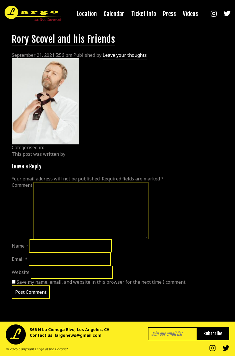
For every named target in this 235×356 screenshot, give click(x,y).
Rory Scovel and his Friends (63, 39)
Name (20, 246)
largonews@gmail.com (78, 335)
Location (87, 13)
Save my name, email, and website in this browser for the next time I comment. (101, 282)
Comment (22, 185)
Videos (190, 13)
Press (169, 13)
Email (20, 259)
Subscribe (212, 333)
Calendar (114, 13)
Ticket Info (143, 13)
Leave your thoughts (125, 55)
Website (21, 272)
